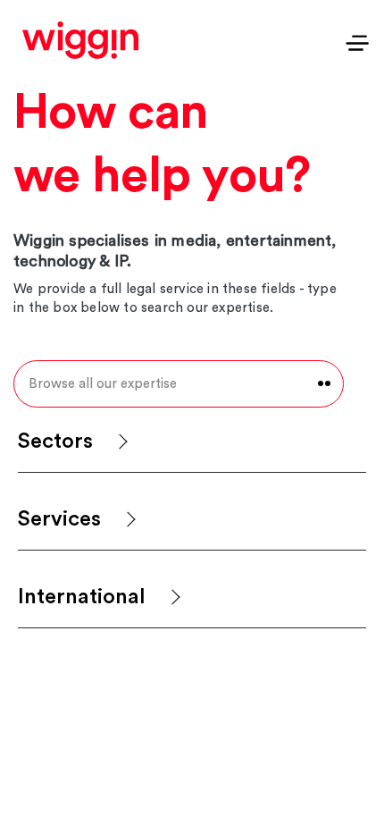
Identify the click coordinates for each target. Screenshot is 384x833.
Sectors (55, 441)
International (82, 597)
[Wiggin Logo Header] (80, 40)
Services (59, 519)
